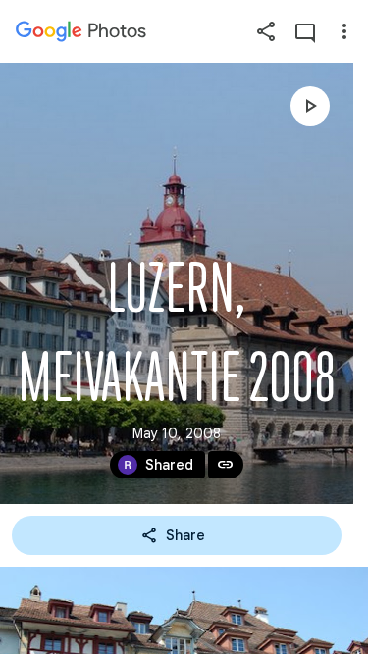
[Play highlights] (310, 105)
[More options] (344, 31)
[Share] (266, 31)
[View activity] (305, 31)
